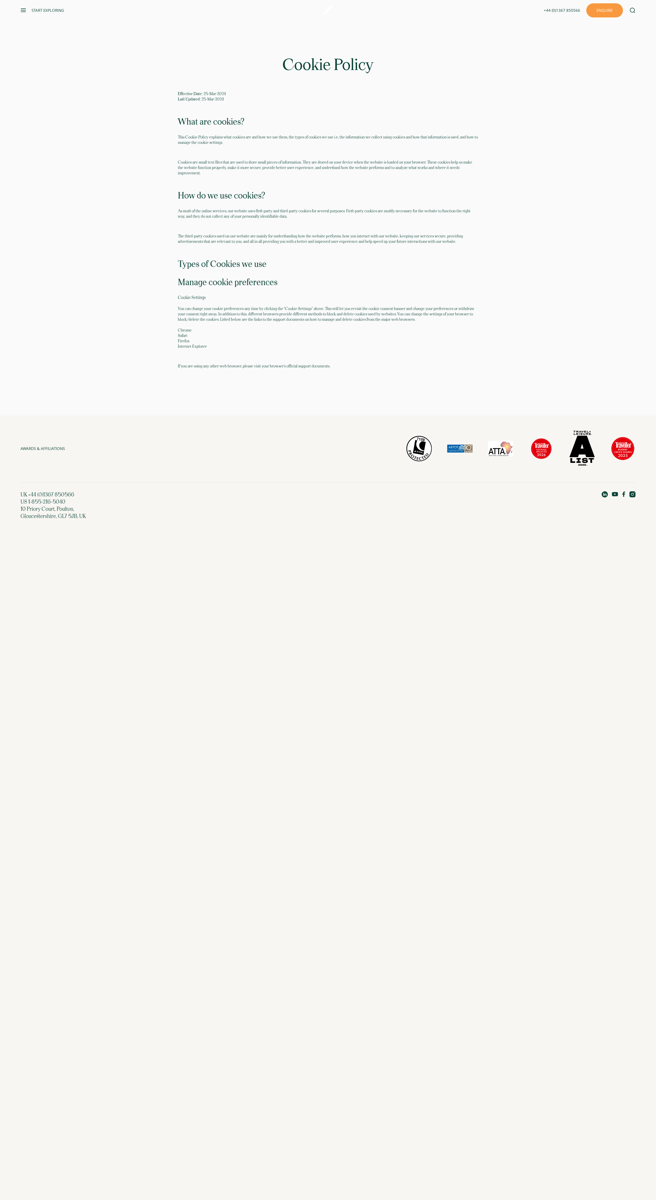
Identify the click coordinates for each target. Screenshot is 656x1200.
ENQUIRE (605, 10)
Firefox (184, 341)
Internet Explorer (192, 346)
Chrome (185, 330)
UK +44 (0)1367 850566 (47, 494)
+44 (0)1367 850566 (562, 10)
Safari (182, 336)
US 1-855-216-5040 (42, 502)
